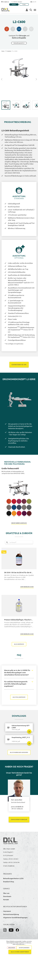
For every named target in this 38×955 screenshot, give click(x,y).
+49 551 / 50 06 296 (13, 862)
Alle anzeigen (19, 644)
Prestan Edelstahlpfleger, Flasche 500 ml (19, 620)
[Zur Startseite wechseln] (5, 10)
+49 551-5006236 (17, 809)
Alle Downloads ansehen (19, 752)
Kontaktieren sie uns (19, 364)
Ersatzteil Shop (8, 881)
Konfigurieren (24, 948)
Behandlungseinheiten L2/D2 (13, 878)
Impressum (7, 911)
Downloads (7, 896)
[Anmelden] (26, 9)
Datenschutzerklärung (11, 914)
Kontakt (6, 899)
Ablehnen (11, 948)
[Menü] (30, 9)
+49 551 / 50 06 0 (17, 1)
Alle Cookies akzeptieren (20, 952)
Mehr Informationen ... (19, 944)
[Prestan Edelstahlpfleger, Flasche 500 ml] (19, 605)
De (31, 1)
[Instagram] (5, 930)
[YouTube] (11, 930)
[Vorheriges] (2, 79)
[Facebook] (17, 930)
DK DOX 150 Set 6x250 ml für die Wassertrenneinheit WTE (19, 572)
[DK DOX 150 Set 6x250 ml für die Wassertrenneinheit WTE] (19, 558)
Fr (35, 1)
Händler (14, 4)
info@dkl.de (6, 1)
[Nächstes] (36, 79)
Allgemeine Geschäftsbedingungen (15, 917)
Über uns (6, 893)
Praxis (24, 4)
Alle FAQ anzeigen (19, 697)
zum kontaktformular (19, 819)
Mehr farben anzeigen (19, 523)
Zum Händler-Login (26, 587)
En (33, 1)
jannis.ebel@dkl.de (17, 806)
